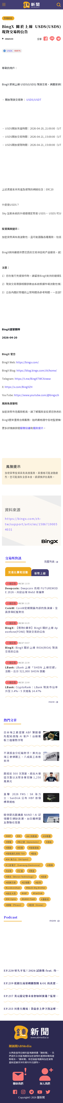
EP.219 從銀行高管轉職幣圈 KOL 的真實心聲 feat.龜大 (31, 983)
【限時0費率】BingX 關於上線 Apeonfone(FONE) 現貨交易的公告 (31, 630)
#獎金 (32, 871)
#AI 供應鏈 (31, 836)
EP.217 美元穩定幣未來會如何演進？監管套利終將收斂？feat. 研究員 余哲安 (31, 996)
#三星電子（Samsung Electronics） (23, 865)
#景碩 (8, 848)
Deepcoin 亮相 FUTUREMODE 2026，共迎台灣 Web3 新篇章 (31, 590)
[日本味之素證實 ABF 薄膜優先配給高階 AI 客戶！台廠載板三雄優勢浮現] (51, 739)
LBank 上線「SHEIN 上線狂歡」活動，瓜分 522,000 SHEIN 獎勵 (31, 669)
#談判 (38, 882)
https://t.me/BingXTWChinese (33, 379)
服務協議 (25, 428)
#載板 (34, 853)
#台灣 (8, 871)
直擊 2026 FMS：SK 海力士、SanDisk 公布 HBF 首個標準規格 (22, 798)
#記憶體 (26, 882)
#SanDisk (38, 893)
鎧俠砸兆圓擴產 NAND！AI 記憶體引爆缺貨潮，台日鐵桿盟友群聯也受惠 (22, 818)
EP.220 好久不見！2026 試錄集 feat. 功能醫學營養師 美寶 (31, 970)
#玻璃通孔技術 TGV (15, 853)
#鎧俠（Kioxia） (36, 905)
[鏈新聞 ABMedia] (31, 4)
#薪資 (44, 877)
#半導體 (47, 836)
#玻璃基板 (34, 848)
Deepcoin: (12, 588)
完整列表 (49, 561)
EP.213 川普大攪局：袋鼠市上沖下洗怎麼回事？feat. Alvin (31, 1009)
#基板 (49, 842)
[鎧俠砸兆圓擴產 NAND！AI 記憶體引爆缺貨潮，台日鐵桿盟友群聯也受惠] (51, 821)
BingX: (10, 628)
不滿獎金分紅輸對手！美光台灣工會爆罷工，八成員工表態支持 (22, 757)
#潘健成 (45, 899)
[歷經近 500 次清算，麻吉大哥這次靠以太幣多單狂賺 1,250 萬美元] (51, 780)
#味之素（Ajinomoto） (28, 842)
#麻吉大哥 (11, 893)
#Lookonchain (13, 888)
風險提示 (38, 428)
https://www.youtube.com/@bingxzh (36, 395)
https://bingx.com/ (27, 362)
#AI (19, 836)
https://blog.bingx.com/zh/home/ (36, 370)
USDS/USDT (33, 99)
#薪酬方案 (11, 882)
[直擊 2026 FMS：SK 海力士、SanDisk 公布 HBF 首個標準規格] (51, 801)
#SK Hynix (11, 899)
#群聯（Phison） (14, 905)
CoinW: (10, 608)
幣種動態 (8, 18)
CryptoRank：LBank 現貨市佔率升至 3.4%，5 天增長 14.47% (31, 689)
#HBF (24, 893)
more (51, 701)
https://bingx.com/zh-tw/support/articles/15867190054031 (31, 523)
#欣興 (20, 848)
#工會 (20, 871)
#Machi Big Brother (35, 888)
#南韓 (50, 865)
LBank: (10, 667)
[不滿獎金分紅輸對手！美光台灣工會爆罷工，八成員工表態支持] (51, 760)
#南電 (8, 842)
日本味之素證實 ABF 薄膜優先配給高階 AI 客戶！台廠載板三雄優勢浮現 (22, 736)
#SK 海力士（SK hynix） (18, 859)
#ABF (8, 836)
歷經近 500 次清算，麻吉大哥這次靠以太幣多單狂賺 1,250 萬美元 (22, 777)
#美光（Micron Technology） (20, 877)
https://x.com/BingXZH (18, 387)
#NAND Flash (28, 899)
